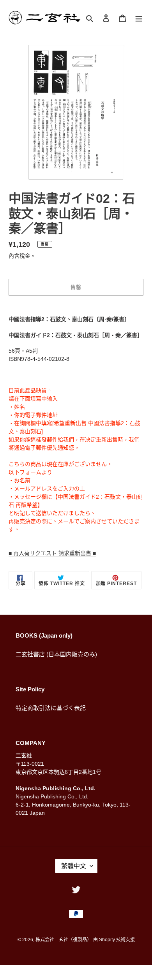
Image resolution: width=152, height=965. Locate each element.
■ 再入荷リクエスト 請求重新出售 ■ (52, 553)
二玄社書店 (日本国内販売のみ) (56, 654)
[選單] (139, 18)
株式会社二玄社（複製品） (63, 939)
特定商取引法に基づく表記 (51, 708)
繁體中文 (73, 866)
